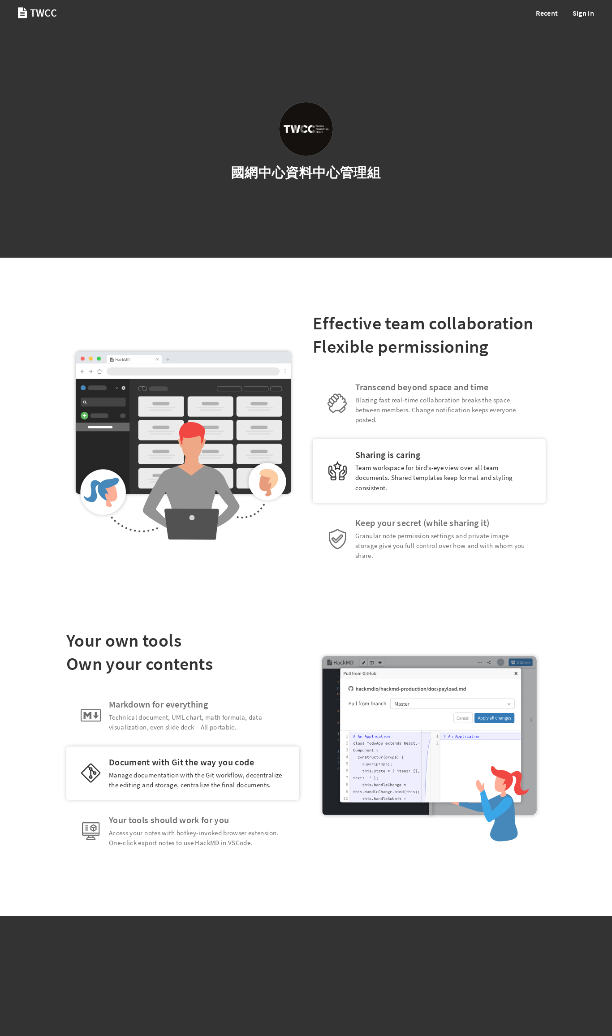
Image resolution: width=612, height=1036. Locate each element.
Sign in (583, 13)
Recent (547, 13)
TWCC (42, 13)
